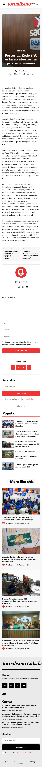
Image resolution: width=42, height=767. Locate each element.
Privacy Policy (29, 399)
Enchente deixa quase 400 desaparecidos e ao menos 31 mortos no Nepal (27, 444)
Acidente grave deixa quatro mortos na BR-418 (26, 465)
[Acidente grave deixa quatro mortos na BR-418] (8, 466)
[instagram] (19, 286)
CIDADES (21, 51)
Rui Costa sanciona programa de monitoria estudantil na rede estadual (11, 255)
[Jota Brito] (21, 272)
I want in (20, 393)
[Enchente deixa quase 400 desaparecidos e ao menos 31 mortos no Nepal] (8, 444)
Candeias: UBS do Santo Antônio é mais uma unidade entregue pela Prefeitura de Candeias (26, 454)
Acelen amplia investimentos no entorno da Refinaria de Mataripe (26, 423)
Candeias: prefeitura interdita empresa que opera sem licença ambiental (30, 255)
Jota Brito (23, 71)
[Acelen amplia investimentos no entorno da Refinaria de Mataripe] (8, 424)
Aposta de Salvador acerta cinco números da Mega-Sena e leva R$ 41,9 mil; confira (27, 433)
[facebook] (15, 286)
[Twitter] (18, 367)
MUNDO (5, 728)
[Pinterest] (23, 367)
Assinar (19, 747)
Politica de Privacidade (25, 753)
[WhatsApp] (29, 367)
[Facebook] (13, 367)
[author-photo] (3, 523)
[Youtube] (23, 685)
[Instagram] (11, 685)
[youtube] (27, 286)
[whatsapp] (23, 286)
